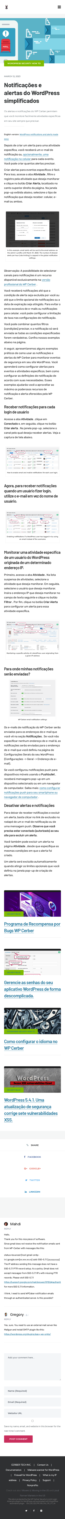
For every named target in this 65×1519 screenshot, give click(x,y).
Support (47, 1480)
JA (54, 1503)
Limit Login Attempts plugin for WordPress (32, 1500)
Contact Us (42, 1464)
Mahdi (15, 1224)
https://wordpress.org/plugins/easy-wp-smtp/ (27, 1334)
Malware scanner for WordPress (43, 1470)
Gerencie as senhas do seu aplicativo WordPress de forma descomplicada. (32, 989)
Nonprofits (32, 1485)
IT (51, 1503)
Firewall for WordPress (25, 1475)
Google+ (35, 1168)
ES (35, 1503)
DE (31, 1503)
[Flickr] (40, 1510)
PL (49, 1503)
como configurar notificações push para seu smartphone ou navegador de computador (32, 792)
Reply (7, 1228)
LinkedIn (34, 1191)
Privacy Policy (29, 1480)
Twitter (34, 1180)
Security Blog (14, 914)
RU (41, 1503)
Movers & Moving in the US (35, 1490)
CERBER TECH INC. (21, 1464)
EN (27, 1503)
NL (45, 1503)
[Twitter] (26, 1510)
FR (38, 1503)
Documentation (13, 1470)
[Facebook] (34, 1510)
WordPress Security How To (24, 63)
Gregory (19, 1314)
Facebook (34, 1156)
